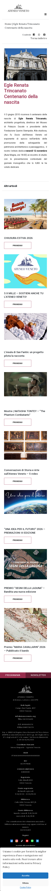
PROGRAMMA (12, 675)
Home (8, 23)
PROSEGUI (18, 245)
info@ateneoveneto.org (25, 716)
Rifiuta (25, 883)
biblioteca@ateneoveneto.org (17, 824)
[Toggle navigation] (45, 14)
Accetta (25, 875)
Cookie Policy (25, 887)
